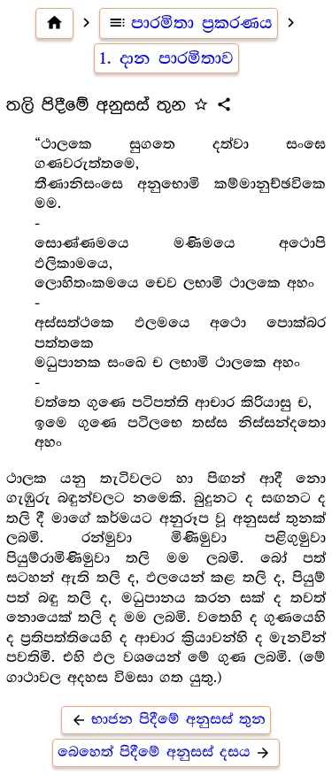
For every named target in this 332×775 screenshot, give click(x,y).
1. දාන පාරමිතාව (166, 58)
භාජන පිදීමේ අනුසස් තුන (168, 719)
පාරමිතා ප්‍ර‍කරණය (190, 23)
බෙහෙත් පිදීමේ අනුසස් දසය (164, 752)
